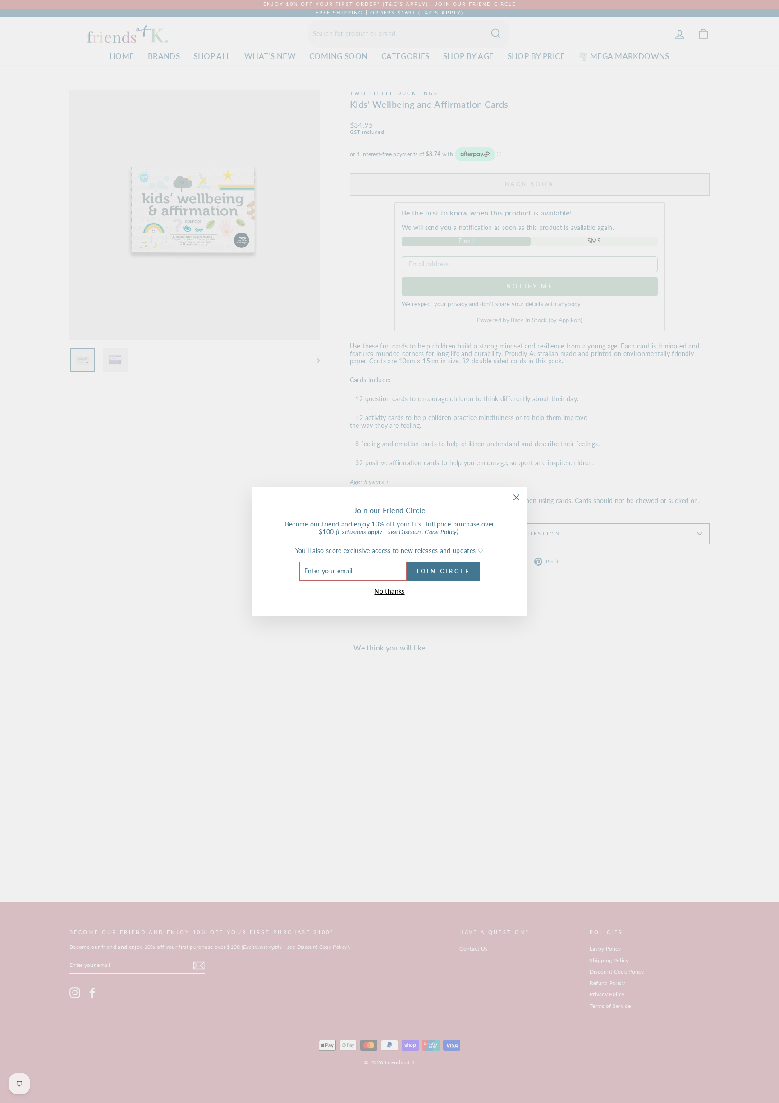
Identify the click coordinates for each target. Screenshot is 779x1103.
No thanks (389, 591)
